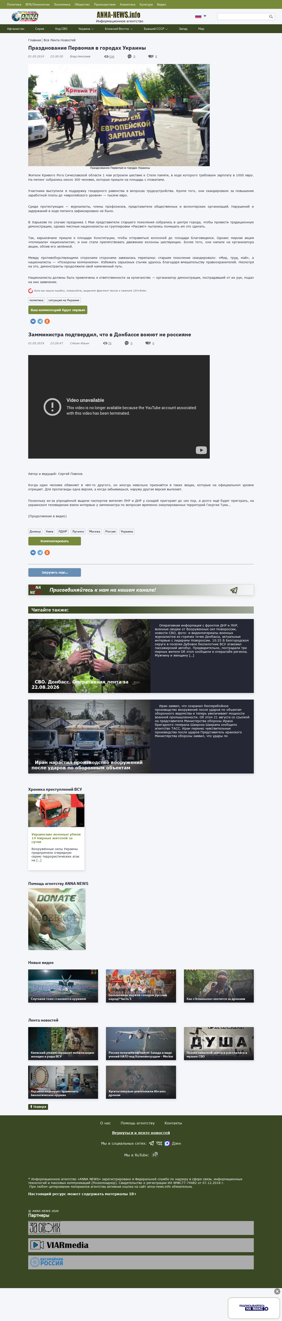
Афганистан (15, 29)
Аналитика (127, 4)
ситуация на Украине (63, 300)
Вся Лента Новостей (60, 40)
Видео (161, 4)
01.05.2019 (45, 56)
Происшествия (104, 4)
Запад (183, 29)
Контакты (173, 1123)
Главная (34, 40)
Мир (201, 29)
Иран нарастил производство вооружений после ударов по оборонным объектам (87, 765)
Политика (14, 4)
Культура (146, 4)
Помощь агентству (138, 1123)
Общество (82, 4)
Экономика (62, 4)
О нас (105, 1123)
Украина (84, 29)
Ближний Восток (117, 29)
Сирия (39, 29)
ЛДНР (62, 531)
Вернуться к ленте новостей (141, 1133)
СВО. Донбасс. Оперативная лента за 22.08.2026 (80, 684)
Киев (49, 531)
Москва (94, 531)
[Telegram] (40, 321)
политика (36, 300)
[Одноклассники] (47, 321)
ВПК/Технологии (38, 4)
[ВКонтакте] (33, 321)
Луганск (78, 531)
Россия (110, 531)
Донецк (35, 531)
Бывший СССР (154, 29)
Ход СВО (61, 29)
